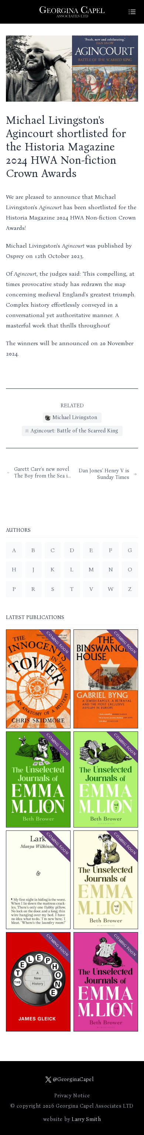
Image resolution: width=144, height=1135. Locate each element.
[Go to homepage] (72, 11)
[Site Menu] (132, 12)
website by (72, 1119)
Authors (18, 530)
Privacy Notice (72, 1095)
